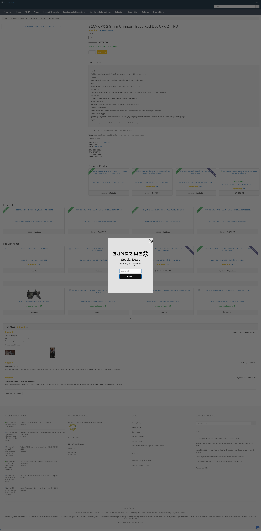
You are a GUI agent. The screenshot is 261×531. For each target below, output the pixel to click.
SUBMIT (130, 276)
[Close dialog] (151, 241)
